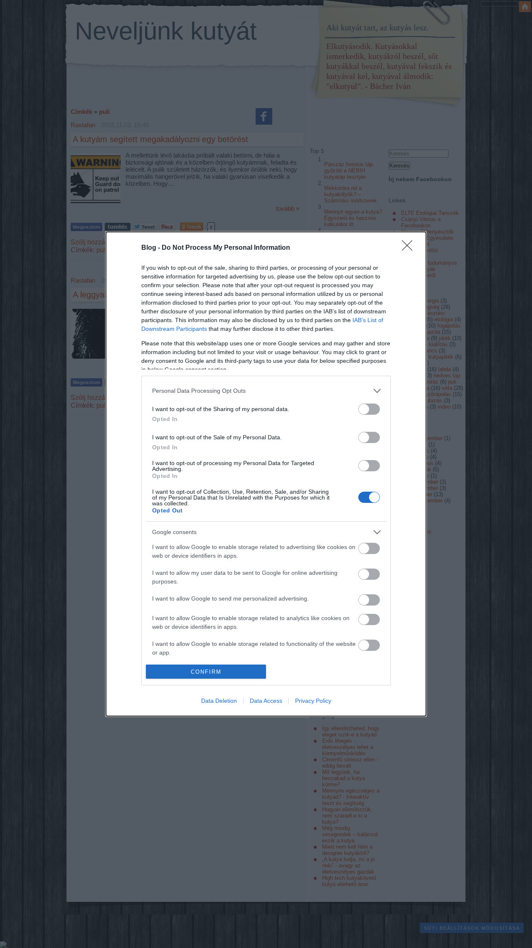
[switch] (369, 409)
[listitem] (266, 391)
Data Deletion (219, 700)
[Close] (410, 248)
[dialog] (266, 474)
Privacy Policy (313, 700)
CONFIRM (206, 672)
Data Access (266, 700)
